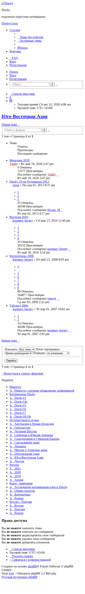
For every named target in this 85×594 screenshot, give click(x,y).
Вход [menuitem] (12, 61)
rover (16, 185)
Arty (11, 573)
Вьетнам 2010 (18, 217)
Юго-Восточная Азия (24, 116)
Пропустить (10, 23)
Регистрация (17, 78)
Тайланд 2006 (18, 305)
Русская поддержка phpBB (19, 577)
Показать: (12, 349)
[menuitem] (30, 37)
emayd (51, 298)
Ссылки (14, 30)
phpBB (32, 566)
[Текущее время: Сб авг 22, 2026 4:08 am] (10, 101)
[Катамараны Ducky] (7, 3)
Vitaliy (13, 164)
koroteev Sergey (23, 220)
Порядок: (39, 353)
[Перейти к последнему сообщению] (58, 174)
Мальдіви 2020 (19, 160)
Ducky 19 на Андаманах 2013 (29, 181)
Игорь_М (53, 210)
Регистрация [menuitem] (17, 65)
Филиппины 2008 (21, 256)
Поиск (13, 71)
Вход (12, 75)
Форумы (15, 51)
